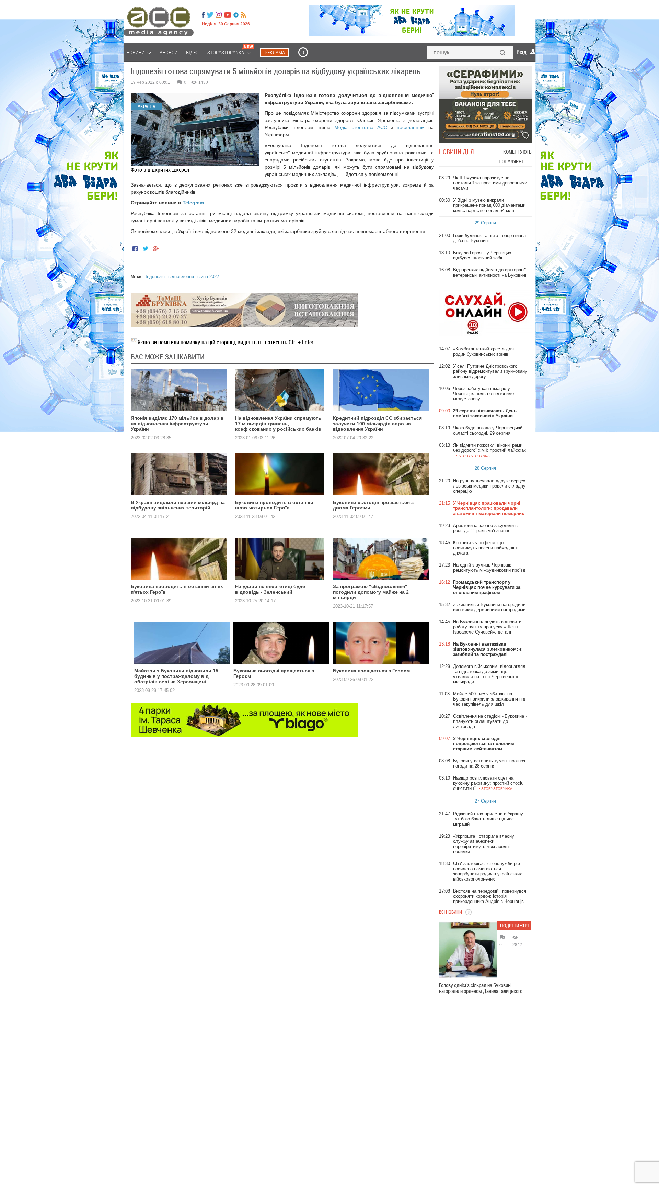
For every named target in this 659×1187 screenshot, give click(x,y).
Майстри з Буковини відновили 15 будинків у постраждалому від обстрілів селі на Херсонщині (176, 676)
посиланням (412, 127)
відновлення (181, 276)
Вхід (522, 52)
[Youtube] (227, 15)
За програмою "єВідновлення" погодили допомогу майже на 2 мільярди (371, 592)
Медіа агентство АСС (360, 127)
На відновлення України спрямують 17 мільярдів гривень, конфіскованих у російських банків (278, 423)
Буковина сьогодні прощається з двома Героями (373, 505)
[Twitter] (210, 15)
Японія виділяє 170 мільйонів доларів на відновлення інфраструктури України (177, 423)
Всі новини (450, 912)
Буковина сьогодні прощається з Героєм (273, 673)
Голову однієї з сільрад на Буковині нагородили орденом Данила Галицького (480, 988)
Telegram (193, 202)
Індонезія (155, 276)
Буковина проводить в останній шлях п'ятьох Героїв (177, 589)
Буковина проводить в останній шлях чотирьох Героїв (274, 505)
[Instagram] (219, 15)
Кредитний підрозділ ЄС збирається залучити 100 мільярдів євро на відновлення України (377, 423)
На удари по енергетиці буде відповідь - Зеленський (270, 589)
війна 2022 (208, 276)
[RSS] (243, 15)
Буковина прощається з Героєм (371, 670)
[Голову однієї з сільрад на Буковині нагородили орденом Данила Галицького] (468, 950)
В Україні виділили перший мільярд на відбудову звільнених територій (178, 505)
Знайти (502, 53)
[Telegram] (236, 15)
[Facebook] (203, 15)
